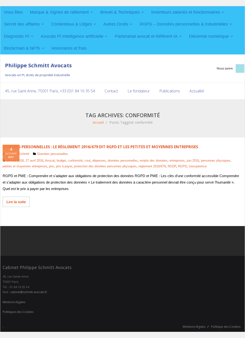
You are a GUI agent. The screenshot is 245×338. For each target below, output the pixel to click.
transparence (198, 166)
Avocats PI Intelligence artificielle (72, 36)
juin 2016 (193, 160)
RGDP (172, 166)
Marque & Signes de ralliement (59, 12)
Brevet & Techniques (120, 12)
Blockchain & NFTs (22, 48)
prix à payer (64, 166)
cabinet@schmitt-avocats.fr (28, 292)
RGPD (182, 166)
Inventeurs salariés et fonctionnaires (185, 12)
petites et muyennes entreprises (25, 166)
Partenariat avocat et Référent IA (146, 36)
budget (61, 160)
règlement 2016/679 (152, 166)
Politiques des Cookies (18, 312)
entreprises (177, 160)
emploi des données (153, 160)
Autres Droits (115, 24)
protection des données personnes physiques (105, 166)
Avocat (50, 160)
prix (51, 166)
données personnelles (123, 160)
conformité (75, 160)
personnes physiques (215, 160)
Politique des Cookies (225, 327)
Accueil (98, 122)
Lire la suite (16, 202)
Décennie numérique (209, 36)
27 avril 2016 (34, 160)
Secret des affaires (22, 24)
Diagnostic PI (16, 36)
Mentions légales (14, 302)
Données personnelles (52, 154)
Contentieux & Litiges (71, 24)
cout (87, 160)
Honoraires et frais (69, 48)
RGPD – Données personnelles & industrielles (184, 24)
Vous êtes (13, 12)
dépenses (99, 160)
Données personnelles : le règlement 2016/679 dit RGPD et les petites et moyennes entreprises (100, 146)
